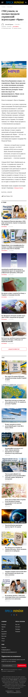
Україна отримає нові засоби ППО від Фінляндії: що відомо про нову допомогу (16, 573)
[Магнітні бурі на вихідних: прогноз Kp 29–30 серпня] (14, 516)
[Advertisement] (14, 44)
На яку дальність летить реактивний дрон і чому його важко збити (14, 426)
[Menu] (2, 2)
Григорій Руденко (9, 24)
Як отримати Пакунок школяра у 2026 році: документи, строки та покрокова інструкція (13, 222)
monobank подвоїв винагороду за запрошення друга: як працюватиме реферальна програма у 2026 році (13, 271)
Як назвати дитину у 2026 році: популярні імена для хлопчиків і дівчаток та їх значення (15, 597)
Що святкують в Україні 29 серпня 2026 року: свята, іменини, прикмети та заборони (15, 549)
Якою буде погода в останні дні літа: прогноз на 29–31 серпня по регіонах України (15, 402)
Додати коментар (14, 349)
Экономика (16, 26)
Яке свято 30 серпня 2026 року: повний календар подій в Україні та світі (15, 378)
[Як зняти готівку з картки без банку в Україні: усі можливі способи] (14, 284)
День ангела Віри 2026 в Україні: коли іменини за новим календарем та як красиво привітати (15, 502)
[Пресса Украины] (15, 2)
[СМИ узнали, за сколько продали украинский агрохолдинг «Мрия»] (14, 69)
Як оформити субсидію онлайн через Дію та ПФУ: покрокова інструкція (13, 316)
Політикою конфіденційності (8, 671)
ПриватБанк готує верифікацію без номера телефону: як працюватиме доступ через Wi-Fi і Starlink (12, 247)
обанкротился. (18, 188)
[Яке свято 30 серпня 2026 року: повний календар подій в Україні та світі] (14, 367)
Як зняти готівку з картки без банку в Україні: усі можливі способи (13, 294)
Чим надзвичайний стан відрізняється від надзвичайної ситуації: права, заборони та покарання (15, 476)
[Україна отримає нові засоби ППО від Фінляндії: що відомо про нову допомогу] (14, 563)
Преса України (13, 679)
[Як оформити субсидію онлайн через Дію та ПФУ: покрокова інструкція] (14, 307)
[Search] (26, 2)
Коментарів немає (7, 28)
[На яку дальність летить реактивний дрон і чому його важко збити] (14, 415)
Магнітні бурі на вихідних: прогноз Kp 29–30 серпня (13, 526)
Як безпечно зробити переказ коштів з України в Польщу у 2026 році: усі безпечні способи (13, 339)
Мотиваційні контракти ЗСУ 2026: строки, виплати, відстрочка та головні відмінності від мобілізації (14, 451)
